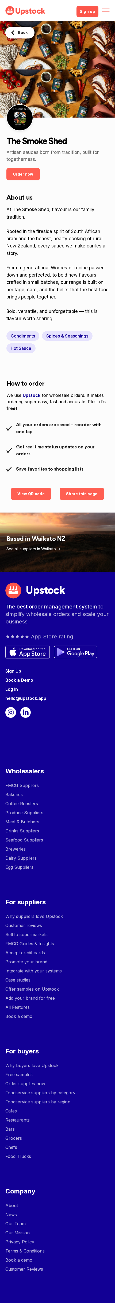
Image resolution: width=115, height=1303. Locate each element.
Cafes (11, 1111)
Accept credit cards (25, 952)
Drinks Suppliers (22, 830)
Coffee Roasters (21, 803)
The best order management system (51, 606)
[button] (106, 10)
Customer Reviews (24, 1269)
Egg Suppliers (19, 867)
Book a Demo (19, 680)
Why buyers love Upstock (32, 1065)
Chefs (11, 1147)
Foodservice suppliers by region (37, 1101)
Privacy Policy (19, 1241)
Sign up (87, 11)
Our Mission (17, 1232)
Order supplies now (25, 1083)
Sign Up (13, 671)
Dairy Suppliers (21, 858)
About (11, 1205)
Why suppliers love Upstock (34, 916)
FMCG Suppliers (22, 785)
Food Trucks (18, 1156)
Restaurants (17, 1120)
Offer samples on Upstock (32, 989)
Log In (11, 689)
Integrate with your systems (33, 971)
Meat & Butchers (22, 821)
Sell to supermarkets (26, 934)
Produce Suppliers (24, 812)
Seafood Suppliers (24, 840)
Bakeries (14, 794)
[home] (38, 11)
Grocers (13, 1138)
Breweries (15, 849)
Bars (10, 1129)
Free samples (19, 1074)
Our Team (15, 1223)
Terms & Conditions (25, 1251)
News (11, 1214)
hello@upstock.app (25, 698)
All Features (17, 1007)
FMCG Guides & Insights (29, 943)
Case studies (17, 980)
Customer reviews (23, 925)
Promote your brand (26, 961)
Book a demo (18, 1016)
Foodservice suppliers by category (40, 1092)
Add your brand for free (30, 998)
